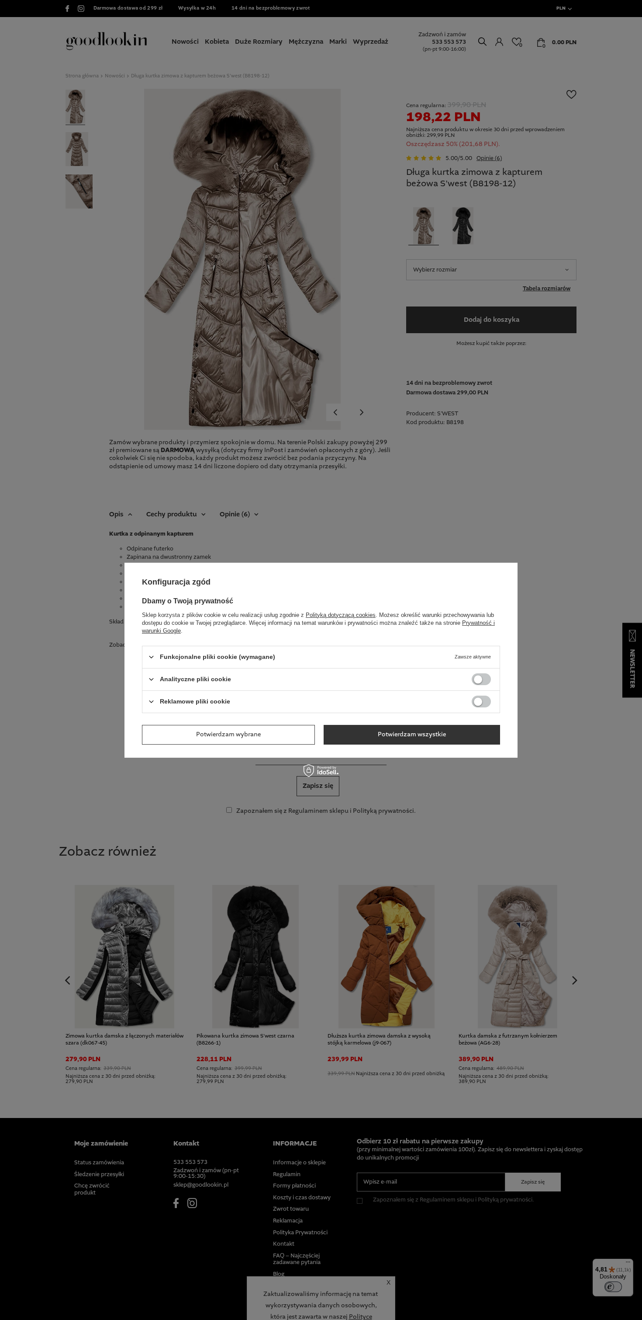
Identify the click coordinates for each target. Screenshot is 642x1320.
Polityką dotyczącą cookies (341, 614)
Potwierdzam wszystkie (412, 734)
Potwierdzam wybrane (228, 734)
